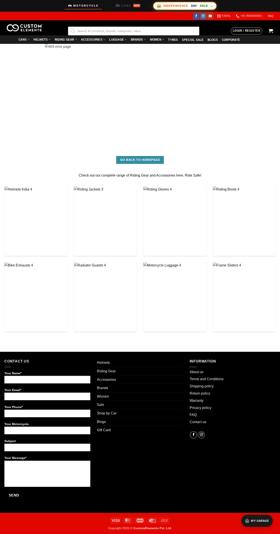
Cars (23, 39)
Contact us (198, 422)
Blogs (101, 422)
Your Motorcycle (16, 424)
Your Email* (12, 390)
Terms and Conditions (207, 379)
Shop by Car (106, 413)
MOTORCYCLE (85, 5)
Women (155, 39)
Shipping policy (202, 386)
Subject (10, 441)
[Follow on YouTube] (210, 16)
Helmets (40, 39)
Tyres (173, 39)
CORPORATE (231, 39)
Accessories (91, 39)
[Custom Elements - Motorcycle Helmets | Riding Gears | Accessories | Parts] (26, 27)
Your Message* (15, 458)
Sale (100, 405)
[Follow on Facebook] (196, 16)
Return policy (200, 393)
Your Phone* (13, 407)
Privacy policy (200, 408)
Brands (137, 39)
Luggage (116, 39)
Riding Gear (64, 39)
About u (196, 372)
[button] (246, 30)
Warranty (196, 400)
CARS (130, 5)
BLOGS (213, 39)
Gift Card (104, 430)
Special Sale (193, 39)
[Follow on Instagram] (203, 16)
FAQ (270, 16)
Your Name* (12, 373)
